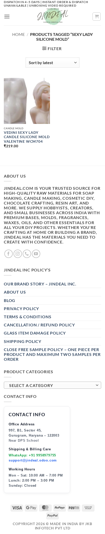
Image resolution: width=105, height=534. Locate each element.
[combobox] (52, 385)
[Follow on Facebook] (8, 254)
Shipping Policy (22, 341)
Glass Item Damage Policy (35, 332)
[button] (7, 16)
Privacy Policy (21, 308)
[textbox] (51, 385)
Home (18, 34)
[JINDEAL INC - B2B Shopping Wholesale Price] (52, 16)
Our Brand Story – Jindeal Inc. (40, 283)
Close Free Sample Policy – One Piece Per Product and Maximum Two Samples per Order (52, 354)
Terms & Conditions (27, 316)
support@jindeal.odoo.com (33, 460)
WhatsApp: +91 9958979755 (32, 455)
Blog (9, 300)
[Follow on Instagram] (18, 254)
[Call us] (27, 254)
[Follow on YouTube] (36, 254)
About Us (15, 292)
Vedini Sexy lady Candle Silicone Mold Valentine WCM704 (27, 137)
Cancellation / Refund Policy (39, 324)
